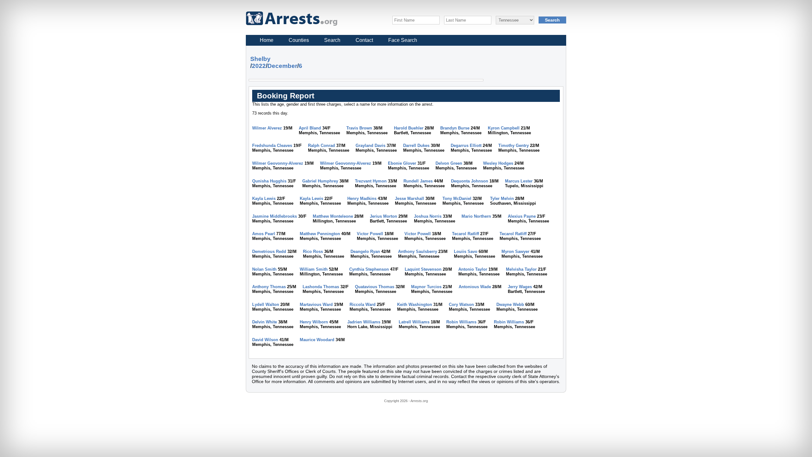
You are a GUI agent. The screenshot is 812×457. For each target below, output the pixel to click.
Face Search (402, 40)
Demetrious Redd (269, 251)
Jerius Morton (383, 216)
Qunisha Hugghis (269, 181)
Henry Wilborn (314, 322)
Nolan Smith (264, 269)
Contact (364, 40)
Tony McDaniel (456, 198)
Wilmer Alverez (267, 128)
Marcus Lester (519, 181)
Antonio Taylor (472, 269)
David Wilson (265, 339)
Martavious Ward (316, 304)
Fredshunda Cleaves (272, 145)
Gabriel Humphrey (320, 181)
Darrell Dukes (416, 145)
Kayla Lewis (264, 198)
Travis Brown (359, 128)
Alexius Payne (522, 216)
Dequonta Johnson (469, 181)
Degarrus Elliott (466, 145)
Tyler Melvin (502, 198)
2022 (259, 66)
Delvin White (264, 322)
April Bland (310, 128)
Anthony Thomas (269, 286)
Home (266, 40)
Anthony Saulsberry (417, 251)
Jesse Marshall (409, 198)
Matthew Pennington (320, 233)
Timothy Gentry (513, 145)
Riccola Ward (363, 304)
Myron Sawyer (515, 251)
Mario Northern (476, 216)
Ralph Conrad (321, 145)
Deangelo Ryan (365, 251)
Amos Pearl (263, 233)
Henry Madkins (362, 198)
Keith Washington (414, 304)
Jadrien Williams (363, 322)
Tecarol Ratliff (465, 233)
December (282, 66)
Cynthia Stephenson (369, 269)
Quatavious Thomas (374, 286)
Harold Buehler (408, 128)
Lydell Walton (265, 304)
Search (332, 40)
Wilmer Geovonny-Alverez (277, 163)
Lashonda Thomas (321, 286)
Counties (299, 40)
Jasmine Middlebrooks (274, 216)
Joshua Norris (428, 216)
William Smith (314, 269)
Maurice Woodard (317, 339)
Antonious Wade (475, 286)
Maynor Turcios (426, 286)
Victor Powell (370, 233)
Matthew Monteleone (333, 216)
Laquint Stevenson (423, 269)
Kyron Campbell (504, 128)
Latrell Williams (414, 322)
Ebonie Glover (402, 163)
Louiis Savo (465, 251)
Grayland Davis (370, 145)
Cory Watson (461, 304)
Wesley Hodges (498, 163)
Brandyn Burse (454, 128)
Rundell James (418, 181)
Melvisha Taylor (521, 269)
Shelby (260, 59)
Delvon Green (448, 163)
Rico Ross (313, 251)
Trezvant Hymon (371, 181)
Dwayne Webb (510, 304)
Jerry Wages (520, 286)
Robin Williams (461, 322)
